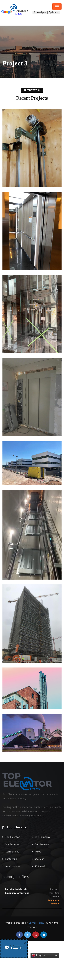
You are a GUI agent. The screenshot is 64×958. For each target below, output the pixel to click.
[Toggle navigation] (57, 6)
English (40, 955)
